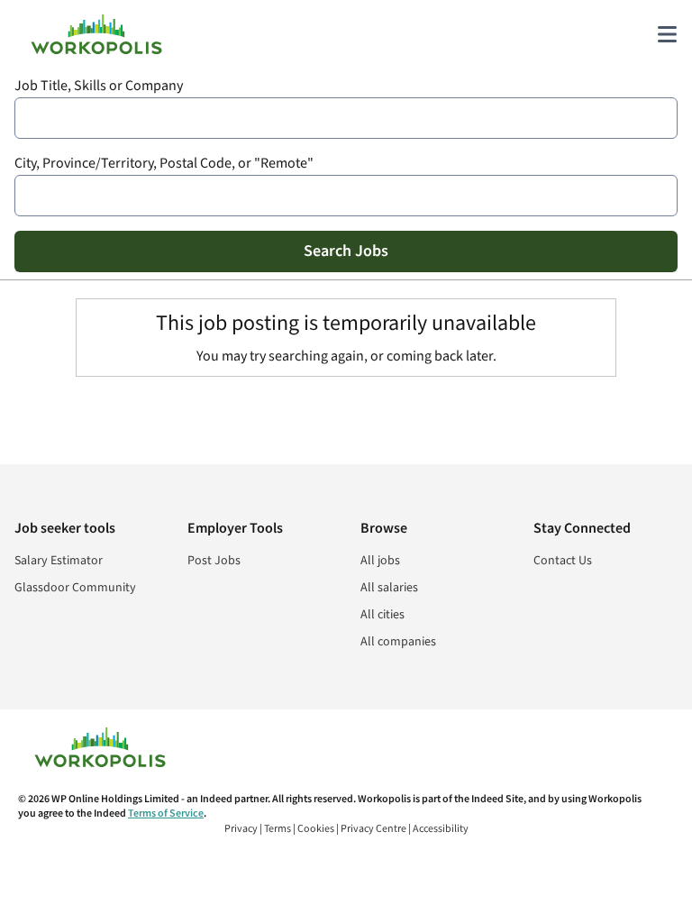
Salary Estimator (58, 561)
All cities (382, 615)
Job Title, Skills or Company (98, 86)
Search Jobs (346, 251)
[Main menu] (667, 34)
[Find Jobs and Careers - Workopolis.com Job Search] (96, 34)
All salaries (389, 588)
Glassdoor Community (75, 588)
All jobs (380, 561)
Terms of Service (166, 813)
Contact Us (562, 561)
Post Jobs (214, 561)
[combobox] (346, 118)
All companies (398, 642)
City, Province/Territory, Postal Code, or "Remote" (164, 163)
